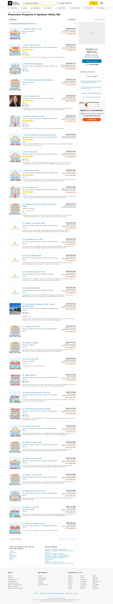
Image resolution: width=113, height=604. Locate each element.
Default (73, 19)
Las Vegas (83, 583)
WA (14, 12)
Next (75, 539)
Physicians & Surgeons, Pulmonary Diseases (47, 394)
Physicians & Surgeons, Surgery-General (46, 525)
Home (9, 12)
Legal (76, 593)
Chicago (70, 584)
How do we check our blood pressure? (91, 93)
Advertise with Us (12, 579)
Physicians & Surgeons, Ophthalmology (53, 66)
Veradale (11, 558)
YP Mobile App (42, 579)
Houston (82, 577)
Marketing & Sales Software (15, 588)
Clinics (47, 560)
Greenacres (12, 556)
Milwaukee (95, 577)
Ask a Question (93, 76)
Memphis (82, 588)
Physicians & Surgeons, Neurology (44, 411)
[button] (101, 3)
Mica (10, 559)
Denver (70, 588)
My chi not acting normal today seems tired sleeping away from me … (91, 81)
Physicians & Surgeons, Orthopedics (55, 557)
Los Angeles (83, 584)
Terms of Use (69, 593)
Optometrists (38, 66)
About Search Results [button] (99, 19)
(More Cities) (79, 572)
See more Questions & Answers (92, 97)
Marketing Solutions (13, 586)
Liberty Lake (12, 552)
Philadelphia (96, 584)
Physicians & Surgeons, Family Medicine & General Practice (51, 154)
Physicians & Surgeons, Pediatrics (44, 98)
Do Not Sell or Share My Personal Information (52, 593)
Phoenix (95, 586)
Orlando (95, 583)
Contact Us (11, 577)
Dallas (69, 586)
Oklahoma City (96, 581)
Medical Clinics (49, 559)
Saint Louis (95, 588)
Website (24, 33)
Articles (40, 576)
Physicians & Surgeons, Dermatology (45, 308)
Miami (94, 576)
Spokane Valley (21, 12)
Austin (70, 577)
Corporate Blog (12, 581)
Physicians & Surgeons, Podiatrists (44, 172)
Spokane (11, 551)
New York (95, 579)
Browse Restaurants (43, 584)
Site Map (40, 581)
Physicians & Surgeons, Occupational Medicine (47, 137)
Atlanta (70, 576)
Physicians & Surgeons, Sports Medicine (46, 444)
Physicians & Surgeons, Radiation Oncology (47, 225)
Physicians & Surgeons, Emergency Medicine (57, 556)
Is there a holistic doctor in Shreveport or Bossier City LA (91, 88)
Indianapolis (83, 579)
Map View (13, 19)
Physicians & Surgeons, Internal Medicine (46, 47)
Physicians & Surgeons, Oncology (44, 258)
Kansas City (83, 581)
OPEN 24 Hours (32, 23)
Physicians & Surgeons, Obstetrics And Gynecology (49, 118)
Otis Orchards (13, 555)
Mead (10, 554)
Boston (70, 581)
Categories (41, 583)
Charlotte (70, 583)
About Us (10, 576)
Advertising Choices (13, 583)
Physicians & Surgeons (28, 31)
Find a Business (42, 577)
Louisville (82, 586)
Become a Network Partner (15, 584)
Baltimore (70, 579)
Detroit (82, 576)
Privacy (36, 593)
